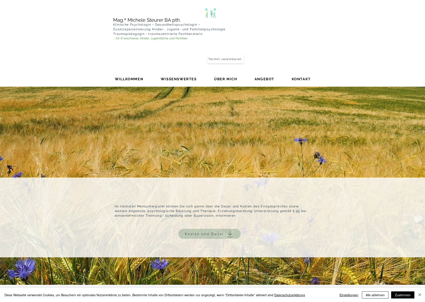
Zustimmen (403, 295)
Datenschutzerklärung (289, 295)
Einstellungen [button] (349, 295)
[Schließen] (419, 294)
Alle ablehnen (375, 295)
